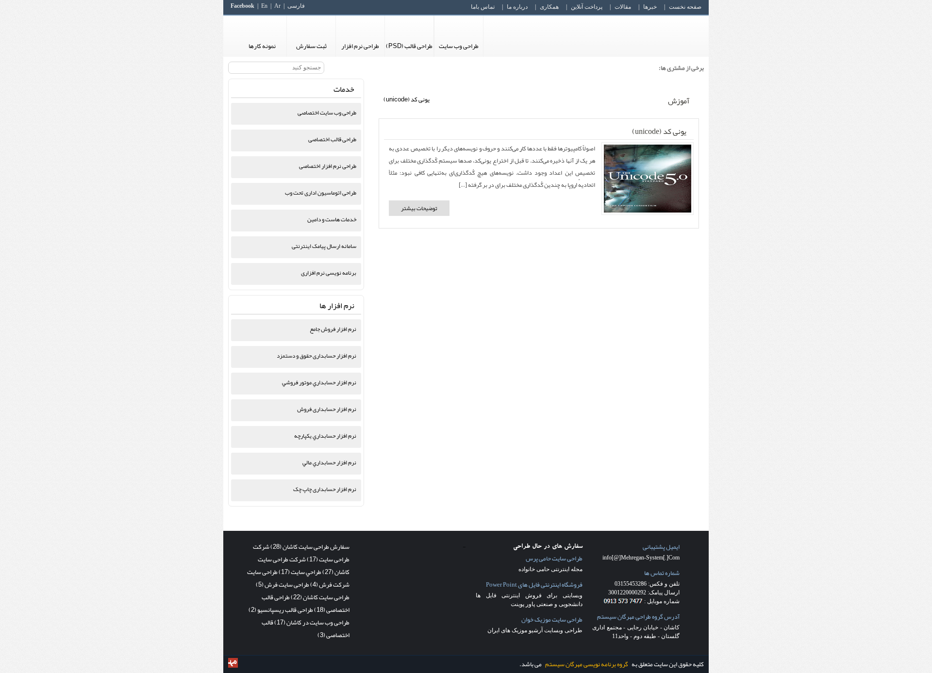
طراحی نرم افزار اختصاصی (327, 166)
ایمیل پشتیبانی (661, 547)
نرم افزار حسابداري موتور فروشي (319, 382)
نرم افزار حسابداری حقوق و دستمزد (316, 355)
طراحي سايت (300, 572)
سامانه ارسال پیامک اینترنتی (324, 246)
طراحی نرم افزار (360, 46)
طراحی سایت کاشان (320, 597)
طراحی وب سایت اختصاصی (327, 112)
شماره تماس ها (662, 573)
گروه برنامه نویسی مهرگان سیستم (586, 664)
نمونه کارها (262, 46)
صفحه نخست (685, 6)
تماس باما (483, 6)
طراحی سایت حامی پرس (554, 558)
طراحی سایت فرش (282, 584)
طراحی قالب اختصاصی (332, 139)
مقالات (623, 6)
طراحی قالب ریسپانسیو (281, 610)
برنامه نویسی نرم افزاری (328, 273)
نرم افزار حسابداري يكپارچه (325, 436)
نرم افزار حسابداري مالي (329, 462)
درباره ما (517, 6)
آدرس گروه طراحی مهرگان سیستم (638, 616)
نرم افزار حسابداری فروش (326, 409)
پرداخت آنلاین (586, 6)
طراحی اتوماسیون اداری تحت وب (320, 192)
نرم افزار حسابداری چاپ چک (324, 489)
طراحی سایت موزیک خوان (551, 619)
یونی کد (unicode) (659, 131)
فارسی (296, 5)
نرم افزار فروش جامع (333, 329)
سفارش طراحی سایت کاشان (310, 547)
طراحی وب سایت (459, 46)
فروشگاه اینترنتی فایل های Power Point (534, 584)
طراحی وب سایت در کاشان (312, 622)
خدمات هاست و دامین (331, 219)
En (264, 5)
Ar (277, 5)
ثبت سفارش (311, 46)
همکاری (549, 6)
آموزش (678, 101)
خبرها (650, 6)
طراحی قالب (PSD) (409, 46)
